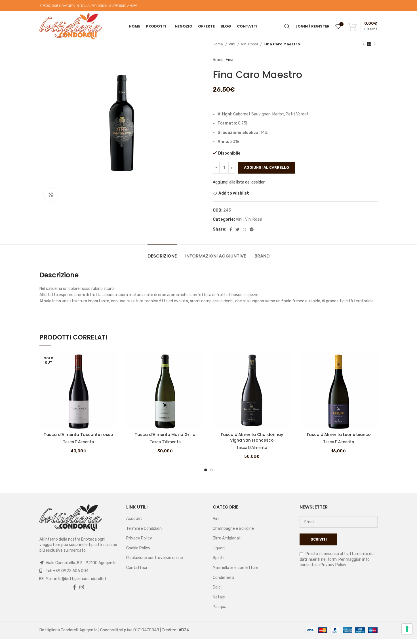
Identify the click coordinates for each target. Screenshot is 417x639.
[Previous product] (363, 44)
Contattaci (136, 567)
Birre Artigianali (227, 538)
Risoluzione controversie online (154, 557)
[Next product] (375, 44)
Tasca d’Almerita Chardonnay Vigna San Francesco (251, 437)
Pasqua (219, 606)
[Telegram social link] (251, 229)
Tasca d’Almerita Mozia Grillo (165, 434)
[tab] (162, 253)
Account (134, 518)
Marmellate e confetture (235, 567)
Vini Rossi (250, 44)
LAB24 (183, 630)
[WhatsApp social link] (244, 229)
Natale (219, 597)
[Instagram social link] (82, 587)
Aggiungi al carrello (266, 167)
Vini (232, 44)
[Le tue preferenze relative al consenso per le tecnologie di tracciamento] (407, 629)
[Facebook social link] (231, 229)
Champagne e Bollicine (233, 528)
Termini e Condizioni (144, 528)
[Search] (287, 26)
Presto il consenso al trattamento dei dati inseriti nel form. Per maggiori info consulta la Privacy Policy (337, 559)
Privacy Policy (139, 538)
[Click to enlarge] (51, 194)
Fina (229, 59)
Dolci (217, 587)
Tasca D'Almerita (78, 442)
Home (218, 44)
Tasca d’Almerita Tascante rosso (78, 434)
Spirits (219, 557)
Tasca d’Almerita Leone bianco (338, 434)
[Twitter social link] (237, 229)
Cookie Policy (138, 548)
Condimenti (223, 577)
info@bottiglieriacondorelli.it (80, 578)
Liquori (219, 548)
